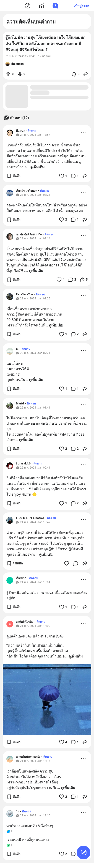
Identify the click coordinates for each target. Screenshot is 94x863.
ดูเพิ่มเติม (37, 166)
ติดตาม (32, 131)
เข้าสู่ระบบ (82, 5)
